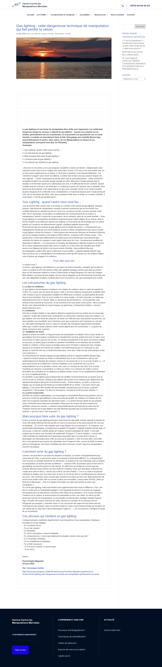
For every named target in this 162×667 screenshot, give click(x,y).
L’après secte (64, 656)
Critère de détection (67, 643)
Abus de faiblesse (33, 34)
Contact (131, 14)
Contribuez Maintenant (24, 634)
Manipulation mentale (63, 34)
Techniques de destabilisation (72, 636)
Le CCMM (41, 14)
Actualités (85, 14)
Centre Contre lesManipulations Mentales (25, 621)
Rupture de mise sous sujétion (72, 649)
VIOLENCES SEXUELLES (133, 37)
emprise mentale (47, 34)
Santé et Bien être (112, 630)
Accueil (30, 14)
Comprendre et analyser (63, 14)
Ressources (100, 14)
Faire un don (20, 650)
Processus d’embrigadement (71, 630)
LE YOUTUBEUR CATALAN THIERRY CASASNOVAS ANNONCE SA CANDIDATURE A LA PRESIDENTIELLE (134, 63)
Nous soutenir (117, 14)
